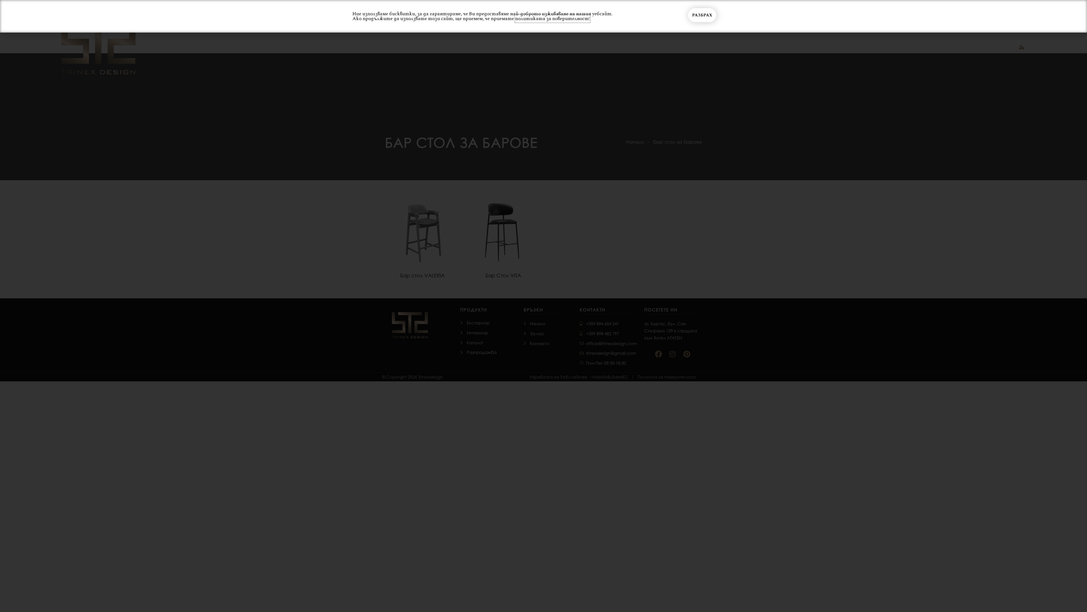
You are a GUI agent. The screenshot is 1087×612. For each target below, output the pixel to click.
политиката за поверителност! (552, 18)
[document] (543, 306)
